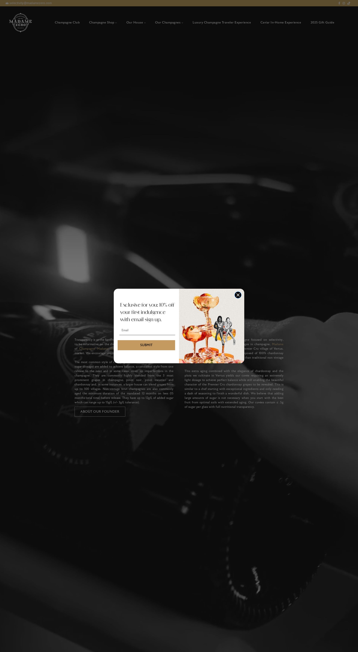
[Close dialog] (238, 295)
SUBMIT (146, 345)
